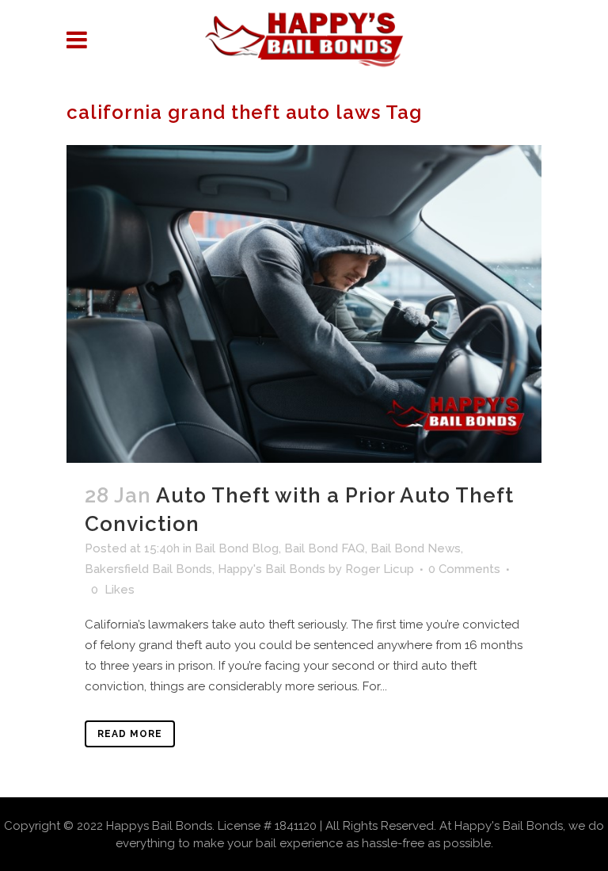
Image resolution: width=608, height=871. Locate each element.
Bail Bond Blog (237, 548)
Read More (129, 733)
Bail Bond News (415, 548)
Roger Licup (379, 569)
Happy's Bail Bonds (271, 569)
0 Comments (464, 569)
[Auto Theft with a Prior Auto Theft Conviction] (304, 303)
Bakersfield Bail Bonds (148, 569)
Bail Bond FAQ (324, 548)
